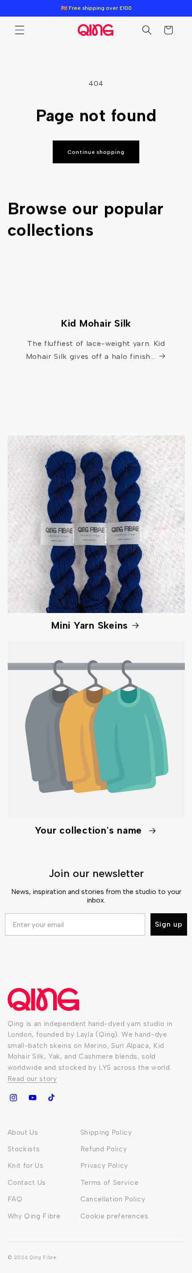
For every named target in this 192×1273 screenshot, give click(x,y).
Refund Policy (103, 1149)
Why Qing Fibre (34, 1216)
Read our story (32, 1078)
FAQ (15, 1199)
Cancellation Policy (113, 1199)
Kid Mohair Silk (96, 323)
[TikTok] (51, 1097)
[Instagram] (13, 1097)
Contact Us (27, 1182)
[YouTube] (32, 1097)
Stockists (24, 1149)
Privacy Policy (104, 1165)
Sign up (169, 924)
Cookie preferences (114, 1216)
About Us (23, 1132)
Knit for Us (26, 1165)
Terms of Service (109, 1182)
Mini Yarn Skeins (89, 625)
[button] (19, 30)
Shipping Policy (106, 1132)
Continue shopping (96, 152)
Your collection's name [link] (90, 830)
